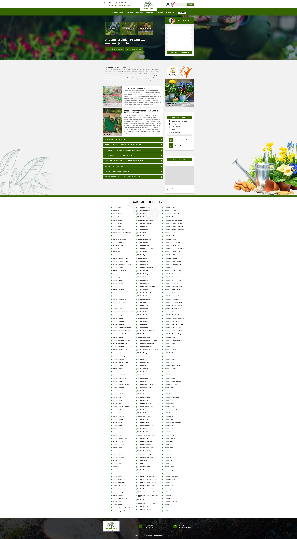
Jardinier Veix (167, 482)
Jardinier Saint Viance (170, 372)
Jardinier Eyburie (117, 454)
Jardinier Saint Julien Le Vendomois (174, 277)
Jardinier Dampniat (118, 419)
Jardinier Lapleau (143, 232)
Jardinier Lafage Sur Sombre (120, 511)
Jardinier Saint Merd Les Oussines (173, 308)
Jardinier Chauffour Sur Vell (120, 362)
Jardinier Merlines (143, 321)
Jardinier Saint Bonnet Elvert (146, 485)
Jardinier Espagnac (118, 441)
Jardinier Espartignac (118, 444)
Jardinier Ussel (168, 463)
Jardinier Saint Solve (169, 359)
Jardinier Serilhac (169, 406)
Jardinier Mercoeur (143, 318)
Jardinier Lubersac (143, 280)
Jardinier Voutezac (169, 504)
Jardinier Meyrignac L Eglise (146, 330)
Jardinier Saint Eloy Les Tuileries (173, 220)
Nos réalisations (114, 49)
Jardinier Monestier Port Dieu (146, 346)
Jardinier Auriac (117, 248)
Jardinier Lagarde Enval (144, 207)
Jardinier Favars (117, 463)
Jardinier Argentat (117, 236)
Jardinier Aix (116, 210)
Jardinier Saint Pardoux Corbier (172, 321)
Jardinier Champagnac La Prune (121, 330)
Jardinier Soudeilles (169, 425)
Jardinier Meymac (143, 327)
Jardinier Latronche (143, 245)
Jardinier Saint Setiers (170, 356)
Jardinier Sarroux (168, 390)
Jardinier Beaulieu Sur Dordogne (122, 264)
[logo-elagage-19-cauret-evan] (148, 5)
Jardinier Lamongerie (144, 226)
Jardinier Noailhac (143, 372)
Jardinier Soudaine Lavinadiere (172, 422)
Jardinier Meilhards (143, 311)
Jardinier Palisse (142, 394)
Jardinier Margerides (144, 302)
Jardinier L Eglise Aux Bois (120, 438)
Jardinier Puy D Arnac (144, 432)
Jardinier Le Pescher (144, 413)
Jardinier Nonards (143, 378)
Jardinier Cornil (117, 397)
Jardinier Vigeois (168, 495)
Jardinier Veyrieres (169, 488)
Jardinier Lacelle (117, 504)
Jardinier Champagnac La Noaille (122, 327)
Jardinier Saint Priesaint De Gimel (173, 340)
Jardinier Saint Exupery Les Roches (174, 229)
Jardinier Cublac (117, 413)
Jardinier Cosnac (117, 403)
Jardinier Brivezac (117, 305)
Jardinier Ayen (116, 251)
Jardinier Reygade (143, 438)
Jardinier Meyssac (143, 334)
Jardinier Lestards (143, 251)
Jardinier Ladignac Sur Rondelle (121, 507)
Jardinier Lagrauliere (144, 213)
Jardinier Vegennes (169, 479)
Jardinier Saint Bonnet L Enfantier (147, 492)
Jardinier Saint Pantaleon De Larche (174, 318)
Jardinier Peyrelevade (144, 416)
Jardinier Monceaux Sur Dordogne (147, 340)
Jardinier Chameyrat (118, 324)
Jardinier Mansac (143, 289)
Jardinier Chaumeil (118, 365)
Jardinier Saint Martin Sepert (172, 299)
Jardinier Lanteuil (143, 229)
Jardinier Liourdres (143, 264)
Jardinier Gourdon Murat (119, 479)
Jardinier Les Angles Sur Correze (122, 232)
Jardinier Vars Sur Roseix (171, 476)
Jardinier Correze (117, 400)
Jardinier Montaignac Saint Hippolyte (148, 349)
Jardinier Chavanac (118, 368)
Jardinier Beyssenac (118, 283)
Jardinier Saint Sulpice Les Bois (172, 365)
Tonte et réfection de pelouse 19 (154, 12)
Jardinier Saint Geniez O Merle (172, 242)
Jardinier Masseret (143, 305)
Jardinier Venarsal (169, 485)
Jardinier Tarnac (168, 432)
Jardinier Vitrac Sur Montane (172, 501)
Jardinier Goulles (117, 476)
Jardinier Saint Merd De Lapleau (173, 305)
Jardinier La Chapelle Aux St (120, 343)
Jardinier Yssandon (169, 507)
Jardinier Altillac (117, 226)
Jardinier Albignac (117, 213)
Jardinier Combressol (118, 387)
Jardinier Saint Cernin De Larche (147, 503)
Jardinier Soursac (169, 428)
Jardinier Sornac (168, 419)
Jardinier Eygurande (118, 457)
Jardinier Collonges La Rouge (121, 384)
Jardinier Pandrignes (144, 397)
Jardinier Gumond (117, 488)
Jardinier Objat (142, 381)
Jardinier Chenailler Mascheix (121, 375)
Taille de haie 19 (130, 12)
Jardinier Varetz (168, 473)
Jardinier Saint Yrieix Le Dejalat (172, 381)
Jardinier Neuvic (142, 365)
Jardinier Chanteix (118, 337)
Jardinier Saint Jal (169, 267)
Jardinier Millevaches (144, 337)
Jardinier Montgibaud (144, 353)
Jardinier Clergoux (118, 381)
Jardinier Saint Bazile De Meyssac (147, 479)
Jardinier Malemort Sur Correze (146, 286)
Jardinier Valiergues (169, 470)
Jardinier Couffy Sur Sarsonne (121, 406)
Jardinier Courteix (117, 409)
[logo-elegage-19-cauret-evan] (111, 526)
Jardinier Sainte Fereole (170, 232)
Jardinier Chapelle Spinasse (120, 349)
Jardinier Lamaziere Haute (145, 223)
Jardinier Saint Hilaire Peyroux (172, 261)
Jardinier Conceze (118, 390)
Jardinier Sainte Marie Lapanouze (173, 286)
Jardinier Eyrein (117, 460)
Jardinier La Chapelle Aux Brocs (121, 340)
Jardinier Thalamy (169, 435)
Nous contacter (134, 49)
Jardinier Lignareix (143, 258)
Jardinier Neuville (143, 368)
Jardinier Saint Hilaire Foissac (172, 251)
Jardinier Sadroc (142, 460)
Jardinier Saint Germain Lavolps (173, 245)
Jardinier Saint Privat (169, 343)
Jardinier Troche (168, 447)
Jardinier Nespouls (143, 362)
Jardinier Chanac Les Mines (120, 334)
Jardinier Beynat (117, 277)
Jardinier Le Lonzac (143, 270)
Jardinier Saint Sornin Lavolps (172, 362)
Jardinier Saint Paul (169, 337)
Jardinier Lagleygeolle (144, 210)
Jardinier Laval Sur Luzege (145, 248)
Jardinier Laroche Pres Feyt (145, 239)
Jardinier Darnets (117, 425)
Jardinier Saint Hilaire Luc (171, 258)
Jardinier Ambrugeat (118, 229)
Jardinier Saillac (142, 463)
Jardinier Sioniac (168, 416)
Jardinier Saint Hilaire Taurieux (172, 264)
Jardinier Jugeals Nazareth (120, 498)
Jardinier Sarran (168, 387)
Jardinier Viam (168, 492)
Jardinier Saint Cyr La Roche (172, 213)
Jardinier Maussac (143, 308)
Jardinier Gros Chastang (119, 485)
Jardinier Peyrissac (143, 419)
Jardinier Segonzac (169, 394)
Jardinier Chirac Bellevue (119, 378)
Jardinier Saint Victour (170, 375)
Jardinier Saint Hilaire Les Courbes (173, 255)
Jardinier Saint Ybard (169, 378)
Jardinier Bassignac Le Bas (120, 258)
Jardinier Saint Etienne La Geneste (173, 226)
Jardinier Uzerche (169, 466)
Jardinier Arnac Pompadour (120, 239)
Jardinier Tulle (168, 454)
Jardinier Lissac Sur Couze (145, 267)
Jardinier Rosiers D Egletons (146, 454)
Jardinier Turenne (169, 457)
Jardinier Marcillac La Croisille (146, 292)
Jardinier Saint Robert (170, 349)
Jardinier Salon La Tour (170, 384)
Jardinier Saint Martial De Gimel (172, 289)
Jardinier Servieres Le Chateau (172, 409)
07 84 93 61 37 (123, 3)
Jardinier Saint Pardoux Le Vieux (173, 330)
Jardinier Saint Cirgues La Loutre (147, 509)
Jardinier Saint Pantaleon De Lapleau (174, 315)
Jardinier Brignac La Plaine (120, 299)
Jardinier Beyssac (117, 280)
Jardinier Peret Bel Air (144, 400)
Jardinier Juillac (117, 501)
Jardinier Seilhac (168, 400)
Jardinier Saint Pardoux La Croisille (173, 324)
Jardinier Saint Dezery (170, 217)
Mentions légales (157, 535)
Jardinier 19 (182, 12)
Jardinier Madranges (144, 283)
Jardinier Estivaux (117, 451)
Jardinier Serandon (169, 403)
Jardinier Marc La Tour (144, 299)
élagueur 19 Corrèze (117, 12)
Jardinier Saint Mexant (170, 311)
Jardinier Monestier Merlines (146, 343)
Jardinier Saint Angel (144, 466)
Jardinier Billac (117, 286)
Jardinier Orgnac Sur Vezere (146, 384)
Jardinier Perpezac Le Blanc (146, 406)
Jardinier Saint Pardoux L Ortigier (173, 334)
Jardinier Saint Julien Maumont (172, 280)
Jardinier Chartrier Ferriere (120, 353)
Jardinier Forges (117, 470)
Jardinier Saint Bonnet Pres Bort (147, 500)
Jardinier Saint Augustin (144, 470)
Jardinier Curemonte (118, 416)
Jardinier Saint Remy (169, 346)
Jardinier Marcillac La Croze (146, 296)
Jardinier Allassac (117, 220)
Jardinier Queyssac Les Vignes (146, 435)
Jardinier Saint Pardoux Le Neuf (172, 327)
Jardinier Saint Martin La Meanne (173, 296)
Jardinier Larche (142, 236)
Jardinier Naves (142, 359)
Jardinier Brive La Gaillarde (120, 302)
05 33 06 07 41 (110, 3)
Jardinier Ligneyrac (143, 261)
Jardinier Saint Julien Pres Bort (172, 283)
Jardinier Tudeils (168, 451)
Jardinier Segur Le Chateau (171, 397)
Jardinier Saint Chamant (145, 506)
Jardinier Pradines (143, 428)
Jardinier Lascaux (143, 242)
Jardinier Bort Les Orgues (120, 292)
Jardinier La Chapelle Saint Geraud (122, 346)
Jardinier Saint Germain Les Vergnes (174, 248)
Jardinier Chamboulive (119, 321)
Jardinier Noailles (143, 375)
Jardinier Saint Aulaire (144, 473)
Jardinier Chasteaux (118, 359)
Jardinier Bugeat (117, 308)
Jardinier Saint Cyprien (170, 210)
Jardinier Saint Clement (170, 207)
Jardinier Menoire (143, 315)
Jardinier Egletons (118, 435)
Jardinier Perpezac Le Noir (145, 409)
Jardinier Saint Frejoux (170, 239)
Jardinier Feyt (116, 466)
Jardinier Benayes (118, 274)
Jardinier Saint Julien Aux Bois (172, 270)
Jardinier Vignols (168, 498)
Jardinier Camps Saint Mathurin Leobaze (124, 311)
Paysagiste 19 (139, 12)
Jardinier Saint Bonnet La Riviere (147, 488)
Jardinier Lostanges (143, 274)
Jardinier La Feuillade (170, 511)
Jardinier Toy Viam (169, 441)
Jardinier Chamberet (118, 318)
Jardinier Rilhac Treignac (145, 441)
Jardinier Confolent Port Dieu (146, 425)
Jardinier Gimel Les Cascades (121, 473)
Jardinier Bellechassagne (120, 270)
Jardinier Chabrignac (118, 315)
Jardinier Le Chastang (119, 356)
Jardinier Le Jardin (118, 495)
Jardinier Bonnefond (118, 289)
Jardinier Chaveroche (118, 372)
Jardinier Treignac (169, 444)
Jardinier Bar (116, 255)
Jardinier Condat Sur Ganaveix (121, 394)
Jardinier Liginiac (143, 255)
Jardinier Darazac (117, 422)
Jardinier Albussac (118, 217)
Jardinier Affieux (117, 207)
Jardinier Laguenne (143, 217)
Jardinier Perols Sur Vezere (145, 403)
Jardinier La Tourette (169, 438)
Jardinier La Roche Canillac (146, 447)
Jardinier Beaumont (118, 267)
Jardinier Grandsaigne (119, 482)
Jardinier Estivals (117, 447)
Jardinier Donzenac (118, 432)
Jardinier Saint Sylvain (170, 368)
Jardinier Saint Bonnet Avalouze (147, 482)
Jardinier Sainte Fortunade (171, 236)
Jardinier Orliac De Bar (144, 387)
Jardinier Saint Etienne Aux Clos (173, 223)
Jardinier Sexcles (168, 413)
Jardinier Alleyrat (117, 223)
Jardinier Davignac (118, 428)
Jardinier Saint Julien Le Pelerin (172, 274)
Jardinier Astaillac (117, 242)
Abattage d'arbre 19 (171, 12)
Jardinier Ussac (168, 460)
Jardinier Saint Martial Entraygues (173, 292)
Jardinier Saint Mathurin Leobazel (173, 302)
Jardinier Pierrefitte (143, 422)
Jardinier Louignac (143, 277)
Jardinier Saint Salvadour (171, 353)
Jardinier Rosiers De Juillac (145, 457)
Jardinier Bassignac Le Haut (120, 261)
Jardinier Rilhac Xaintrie (144, 444)
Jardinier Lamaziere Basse (145, 220)
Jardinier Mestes (142, 324)
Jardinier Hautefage (118, 492)
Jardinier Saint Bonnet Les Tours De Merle (148, 495)
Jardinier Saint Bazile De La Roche (148, 476)
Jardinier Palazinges (144, 390)
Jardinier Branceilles (118, 296)
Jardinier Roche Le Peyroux (146, 451)
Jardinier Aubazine (118, 245)
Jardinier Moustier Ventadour (146, 356)
